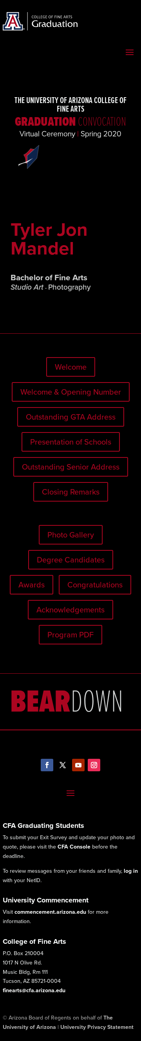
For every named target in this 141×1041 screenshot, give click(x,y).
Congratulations (95, 585)
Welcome (71, 367)
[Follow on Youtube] (78, 765)
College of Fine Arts (34, 941)
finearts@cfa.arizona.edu (34, 990)
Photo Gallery (70, 535)
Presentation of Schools (70, 442)
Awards (31, 585)
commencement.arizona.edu (50, 912)
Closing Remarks (70, 492)
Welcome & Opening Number (70, 392)
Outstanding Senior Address (70, 467)
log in (131, 871)
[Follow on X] (62, 765)
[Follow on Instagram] (94, 765)
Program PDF (70, 635)
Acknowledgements (70, 610)
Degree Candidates (71, 560)
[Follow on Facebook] (47, 765)
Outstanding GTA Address (71, 417)
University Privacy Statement (97, 1027)
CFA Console (74, 847)
